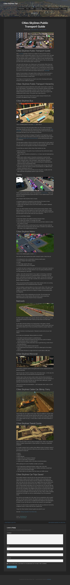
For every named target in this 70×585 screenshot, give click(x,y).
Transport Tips (39, 8)
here (34, 124)
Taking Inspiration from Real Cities (29, 511)
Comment (9, 532)
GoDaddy (49, 579)
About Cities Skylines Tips (55, 8)
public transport (23, 517)
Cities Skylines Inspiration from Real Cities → (57, 522)
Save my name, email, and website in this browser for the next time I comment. (27, 563)
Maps (45, 8)
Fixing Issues (21, 8)
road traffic (46, 70)
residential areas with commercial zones (28, 138)
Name (8, 546)
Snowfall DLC (44, 192)
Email (8, 552)
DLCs (27, 8)
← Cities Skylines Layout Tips (10, 522)
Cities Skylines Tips (11, 3)
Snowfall (21, 53)
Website (9, 558)
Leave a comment (42, 29)
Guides (32, 8)
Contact (64, 8)
